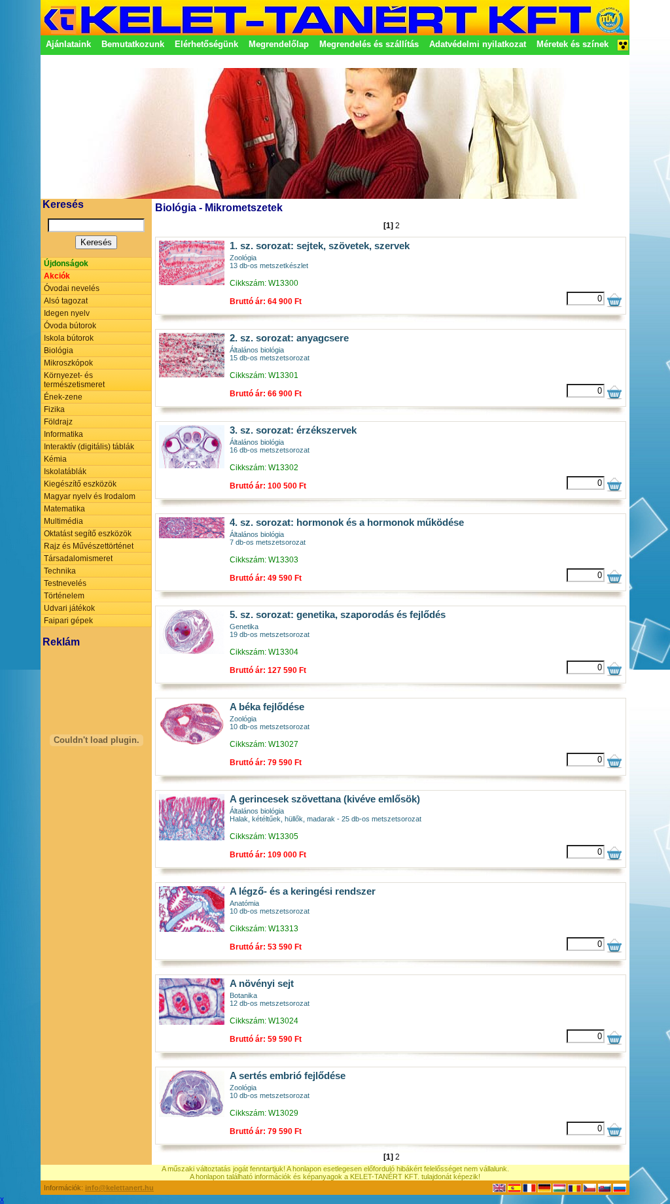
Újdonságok (66, 263)
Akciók (57, 276)
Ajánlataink (68, 44)
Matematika (64, 508)
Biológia (58, 350)
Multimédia (63, 521)
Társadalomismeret (78, 558)
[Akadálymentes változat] (622, 49)
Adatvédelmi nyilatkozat (477, 44)
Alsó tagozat (66, 300)
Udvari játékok (69, 608)
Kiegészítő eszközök (80, 484)
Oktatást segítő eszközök (88, 533)
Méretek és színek (572, 44)
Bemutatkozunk (132, 44)
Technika (60, 571)
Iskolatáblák (65, 471)
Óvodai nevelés (71, 288)
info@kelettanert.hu (119, 1188)
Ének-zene (63, 397)
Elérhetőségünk (206, 44)
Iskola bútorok (69, 338)
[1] (388, 225)
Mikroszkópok (68, 363)
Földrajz (58, 421)
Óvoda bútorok (70, 325)
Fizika (54, 409)
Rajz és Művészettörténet (88, 546)
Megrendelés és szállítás (369, 44)
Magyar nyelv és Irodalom (89, 496)
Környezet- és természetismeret (74, 380)
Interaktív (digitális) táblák (89, 446)
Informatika (63, 434)
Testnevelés (65, 583)
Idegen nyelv (67, 313)
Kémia (55, 459)
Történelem (64, 595)
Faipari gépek (68, 620)
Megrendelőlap (279, 44)
